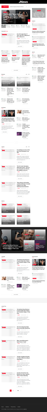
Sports (14, 55)
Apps (29, 146)
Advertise (7, 406)
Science (34, 41)
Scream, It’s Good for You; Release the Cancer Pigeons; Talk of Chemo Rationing (26, 134)
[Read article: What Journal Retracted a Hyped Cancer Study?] (19, 119)
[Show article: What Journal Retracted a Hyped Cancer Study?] (13, 26)
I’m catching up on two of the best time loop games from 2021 (23, 151)
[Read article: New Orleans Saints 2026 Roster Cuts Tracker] (16, 53)
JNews (5, 409)
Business (4, 34)
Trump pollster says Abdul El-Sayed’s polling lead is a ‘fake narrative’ (8, 209)
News (29, 74)
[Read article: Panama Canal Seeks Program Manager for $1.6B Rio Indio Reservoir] (5, 53)
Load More (16, 70)
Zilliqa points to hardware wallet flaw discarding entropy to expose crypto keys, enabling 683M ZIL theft (10, 91)
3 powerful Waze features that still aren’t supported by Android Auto (38, 45)
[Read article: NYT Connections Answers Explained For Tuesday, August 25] (19, 100)
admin (5, 21)
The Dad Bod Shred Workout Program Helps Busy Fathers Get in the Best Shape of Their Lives (13, 16)
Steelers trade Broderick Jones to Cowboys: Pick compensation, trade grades (41, 69)
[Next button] (29, 20)
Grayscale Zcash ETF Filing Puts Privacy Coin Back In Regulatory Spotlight (7, 82)
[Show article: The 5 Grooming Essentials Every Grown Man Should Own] (8, 26)
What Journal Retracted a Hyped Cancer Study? (25, 118)
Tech (3, 150)
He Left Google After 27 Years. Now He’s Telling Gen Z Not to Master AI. (23, 35)
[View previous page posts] (15, 142)
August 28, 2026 (20, 211)
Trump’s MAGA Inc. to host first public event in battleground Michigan (7, 220)
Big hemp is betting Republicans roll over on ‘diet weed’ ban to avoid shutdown (23, 209)
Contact (19, 406)
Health (5, 12)
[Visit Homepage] (23, 2)
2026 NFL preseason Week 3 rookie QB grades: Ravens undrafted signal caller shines (41, 78)
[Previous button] (29, 23)
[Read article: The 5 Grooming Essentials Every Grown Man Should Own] (19, 111)
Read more (20, 46)
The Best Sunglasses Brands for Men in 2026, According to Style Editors (22, 6)
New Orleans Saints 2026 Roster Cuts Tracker (16, 59)
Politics (4, 204)
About (2, 406)
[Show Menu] (2, 2)
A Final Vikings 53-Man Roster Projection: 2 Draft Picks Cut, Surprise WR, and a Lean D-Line (39, 62)
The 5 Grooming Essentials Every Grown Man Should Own (29, 236)
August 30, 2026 (23, 38)
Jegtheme (25, 409)
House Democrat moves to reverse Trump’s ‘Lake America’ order (23, 220)
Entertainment (26, 55)
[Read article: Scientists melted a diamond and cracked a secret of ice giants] (39, 26)
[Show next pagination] (21, 391)
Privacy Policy (13, 406)
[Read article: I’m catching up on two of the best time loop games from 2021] (8, 154)
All (26, 74)
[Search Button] (45, 2)
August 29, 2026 (23, 154)
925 (18, 390)
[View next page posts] (17, 142)
